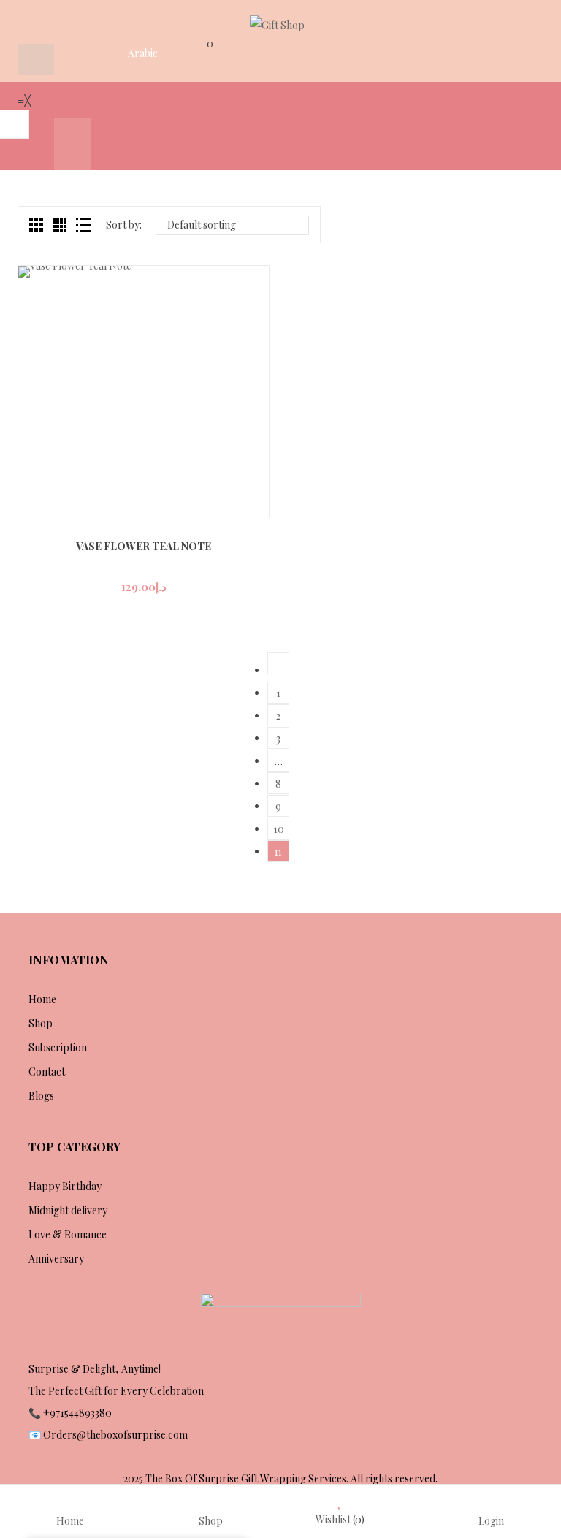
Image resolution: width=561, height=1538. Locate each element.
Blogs (41, 1096)
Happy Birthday (65, 1186)
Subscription (57, 1047)
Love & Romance (67, 1234)
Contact (46, 1071)
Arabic (143, 53)
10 (278, 829)
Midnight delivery (67, 1210)
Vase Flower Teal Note (143, 546)
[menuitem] (36, 144)
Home (42, 999)
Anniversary (56, 1258)
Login (491, 1520)
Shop (40, 1023)
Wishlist (340, 1519)
